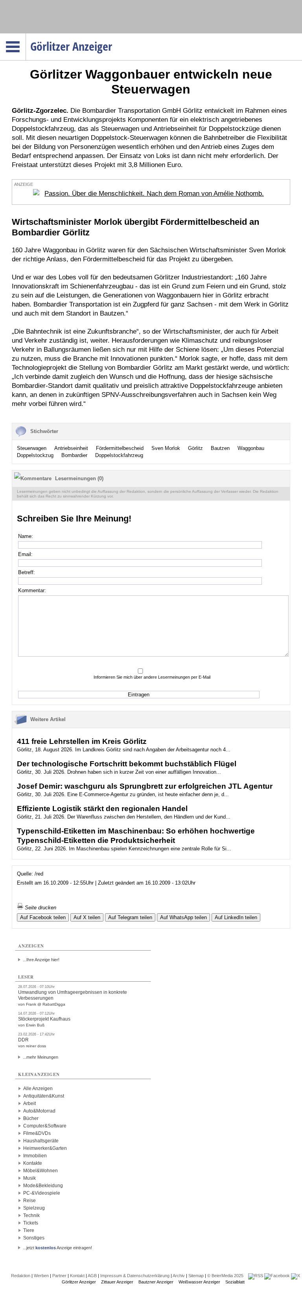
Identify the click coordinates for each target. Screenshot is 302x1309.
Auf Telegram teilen (130, 917)
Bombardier (74, 455)
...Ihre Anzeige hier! (41, 960)
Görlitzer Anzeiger (79, 1282)
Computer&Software (44, 1126)
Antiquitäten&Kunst (43, 1096)
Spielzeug (34, 1208)
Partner (59, 1275)
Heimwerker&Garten (45, 1148)
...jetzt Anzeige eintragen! (57, 1248)
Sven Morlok (165, 448)
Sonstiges (33, 1238)
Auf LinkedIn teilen (236, 917)
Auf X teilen (87, 917)
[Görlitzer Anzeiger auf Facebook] (277, 1275)
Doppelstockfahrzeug (119, 455)
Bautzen (220, 448)
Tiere (28, 1230)
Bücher (31, 1118)
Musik (29, 1178)
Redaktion (20, 1275)
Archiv (179, 1275)
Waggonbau (251, 448)
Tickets (30, 1223)
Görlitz (195, 448)
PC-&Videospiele (41, 1193)
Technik (31, 1215)
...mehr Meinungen (40, 1057)
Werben (41, 1275)
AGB (92, 1275)
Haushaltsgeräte (41, 1141)
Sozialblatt (235, 1282)
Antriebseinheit (71, 448)
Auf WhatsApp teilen (183, 917)
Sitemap (196, 1275)
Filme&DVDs (37, 1133)
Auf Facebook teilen (43, 917)
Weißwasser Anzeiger (199, 1282)
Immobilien (35, 1156)
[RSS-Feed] (255, 1275)
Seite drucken (39, 908)
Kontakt (77, 1275)
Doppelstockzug (35, 455)
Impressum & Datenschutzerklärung (134, 1275)
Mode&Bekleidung (43, 1186)
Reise (29, 1201)
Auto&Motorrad (39, 1111)
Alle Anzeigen (38, 1089)
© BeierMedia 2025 (225, 1275)
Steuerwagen (31, 448)
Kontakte (32, 1163)
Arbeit (29, 1103)
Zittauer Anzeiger (117, 1282)
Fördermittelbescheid (120, 448)
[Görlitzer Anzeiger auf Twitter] (295, 1275)
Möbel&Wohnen (40, 1171)
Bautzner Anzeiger (155, 1282)
